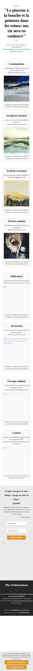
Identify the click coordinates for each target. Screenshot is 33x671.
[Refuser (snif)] (31, 661)
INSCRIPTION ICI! (16, 603)
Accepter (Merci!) (17, 662)
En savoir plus (16, 658)
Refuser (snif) (16, 667)
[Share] (27, 2)
